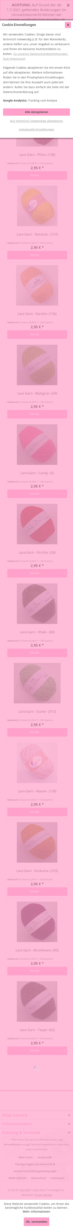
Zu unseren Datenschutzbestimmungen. (40, 54)
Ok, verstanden (36, 1222)
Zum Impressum (14, 59)
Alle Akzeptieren (36, 112)
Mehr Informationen (36, 1211)
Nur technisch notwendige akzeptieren (36, 121)
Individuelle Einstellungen (36, 129)
